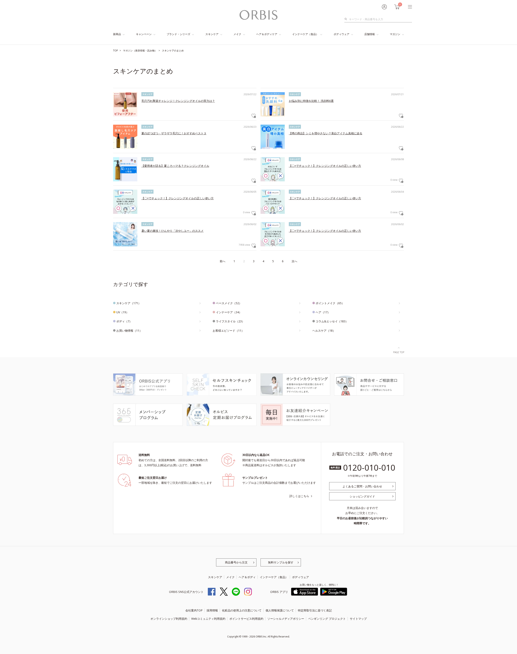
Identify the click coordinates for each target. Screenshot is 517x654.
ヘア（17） (323, 312)
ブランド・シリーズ (178, 34)
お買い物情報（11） (129, 330)
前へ (222, 261)
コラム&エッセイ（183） (332, 321)
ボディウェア (341, 34)
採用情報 (212, 610)
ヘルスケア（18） (323, 330)
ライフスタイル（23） (230, 321)
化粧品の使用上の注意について (242, 610)
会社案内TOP (194, 610)
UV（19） (122, 312)
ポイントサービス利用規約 (246, 619)
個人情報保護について (280, 610)
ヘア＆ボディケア (266, 34)
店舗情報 (369, 34)
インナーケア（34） (229, 312)
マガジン (395, 34)
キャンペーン (144, 34)
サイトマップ (358, 619)
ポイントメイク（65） (330, 303)
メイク (237, 34)
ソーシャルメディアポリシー (285, 619)
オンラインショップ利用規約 (168, 619)
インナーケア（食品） (305, 34)
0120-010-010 (369, 467)
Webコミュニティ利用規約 (208, 619)
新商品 (117, 34)
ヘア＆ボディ (247, 577)
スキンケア (212, 34)
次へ (294, 261)
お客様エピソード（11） (228, 330)
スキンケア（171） (128, 303)
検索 (347, 19)
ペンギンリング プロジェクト (327, 619)
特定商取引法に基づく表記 (315, 610)
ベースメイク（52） (229, 303)
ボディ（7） (124, 321)
